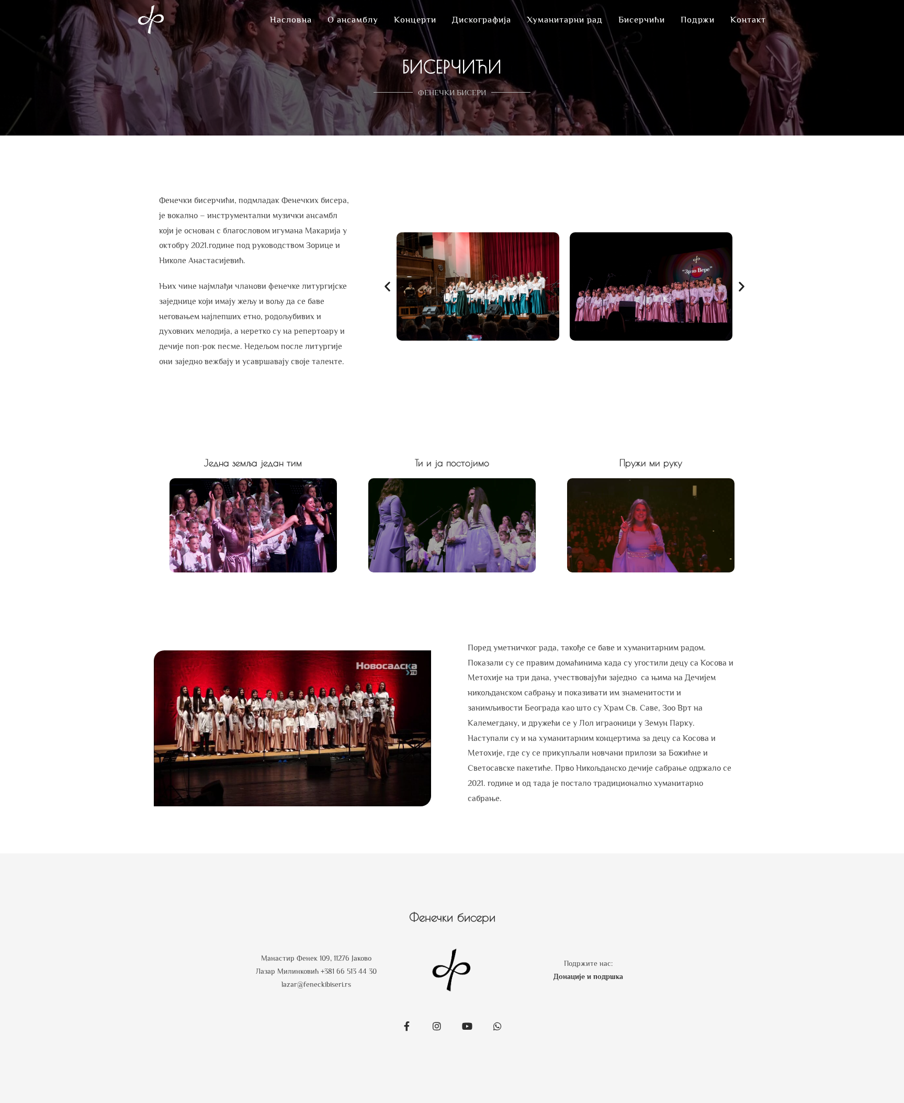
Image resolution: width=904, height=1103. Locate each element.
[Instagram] (437, 1026)
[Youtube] (467, 1026)
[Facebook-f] (406, 1026)
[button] (387, 286)
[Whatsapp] (497, 1026)
